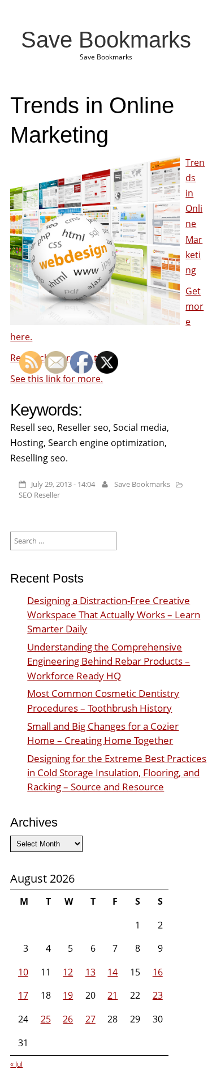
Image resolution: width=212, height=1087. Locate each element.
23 (158, 995)
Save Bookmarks (106, 39)
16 (158, 972)
